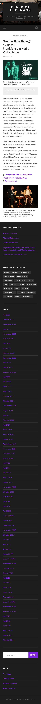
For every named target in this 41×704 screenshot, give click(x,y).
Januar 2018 (7, 520)
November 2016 (9, 563)
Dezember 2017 (9, 525)
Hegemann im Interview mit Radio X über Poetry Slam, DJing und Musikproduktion (19, 248)
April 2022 (7, 386)
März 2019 (7, 477)
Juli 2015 (6, 616)
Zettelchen (8, 297)
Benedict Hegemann (20, 8)
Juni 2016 (6, 583)
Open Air (13, 284)
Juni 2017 (6, 540)
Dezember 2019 (9, 444)
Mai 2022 (6, 382)
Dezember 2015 (9, 602)
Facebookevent (11, 181)
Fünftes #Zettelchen (11, 238)
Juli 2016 (6, 578)
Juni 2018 (6, 506)
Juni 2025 (6, 329)
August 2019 (8, 458)
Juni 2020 (6, 425)
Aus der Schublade (10, 233)
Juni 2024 (6, 343)
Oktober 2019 (8, 453)
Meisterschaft (20, 280)
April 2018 (7, 511)
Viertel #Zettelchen (10, 243)
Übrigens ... (27, 297)
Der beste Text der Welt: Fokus (15, 255)
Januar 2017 (7, 554)
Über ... (17, 297)
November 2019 (9, 449)
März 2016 (7, 592)
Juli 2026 (6, 315)
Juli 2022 (6, 377)
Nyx (5, 284)
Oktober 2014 (8, 640)
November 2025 (9, 324)
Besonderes (25, 272)
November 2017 (9, 530)
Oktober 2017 (8, 535)
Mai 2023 (6, 362)
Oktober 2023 (8, 353)
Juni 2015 (6, 621)
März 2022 (7, 391)
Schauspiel (8, 289)
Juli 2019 (6, 463)
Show (17, 289)
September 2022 (9, 372)
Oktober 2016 (8, 568)
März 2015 (7, 630)
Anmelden (7, 674)
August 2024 (8, 339)
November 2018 (9, 487)
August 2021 (8, 410)
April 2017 (7, 549)
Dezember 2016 (9, 559)
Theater (25, 289)
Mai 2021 (6, 415)
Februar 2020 (8, 434)
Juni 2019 (6, 468)
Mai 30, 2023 (7, 56)
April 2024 (7, 348)
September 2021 (9, 406)
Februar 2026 (8, 319)
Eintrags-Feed (8, 678)
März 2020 (7, 429)
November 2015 (9, 606)
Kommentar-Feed (10, 683)
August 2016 (8, 573)
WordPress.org (9, 688)
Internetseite (22, 276)
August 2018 (8, 497)
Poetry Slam (31, 284)
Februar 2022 (8, 396)
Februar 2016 (8, 597)
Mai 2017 (6, 544)
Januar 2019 (7, 482)
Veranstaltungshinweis (26, 293)
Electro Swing (9, 276)
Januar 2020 (7, 439)
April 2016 (7, 587)
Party (22, 284)
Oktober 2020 (8, 420)
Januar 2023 (7, 367)
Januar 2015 (7, 635)
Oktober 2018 (8, 492)
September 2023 (9, 358)
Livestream (8, 280)
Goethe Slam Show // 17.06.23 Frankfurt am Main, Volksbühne (17, 46)
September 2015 (9, 611)
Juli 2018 (6, 501)
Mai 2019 (6, 473)
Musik (31, 280)
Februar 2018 (8, 516)
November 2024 (9, 334)
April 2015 (7, 626)
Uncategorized (9, 293)
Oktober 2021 (8, 401)
